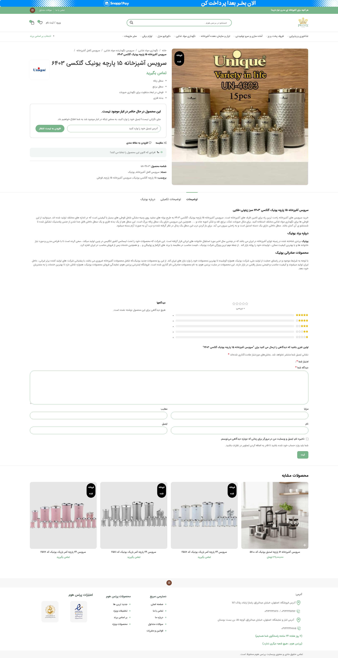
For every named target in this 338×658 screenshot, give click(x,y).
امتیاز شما (302, 361)
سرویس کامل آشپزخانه (88, 50)
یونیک (131, 172)
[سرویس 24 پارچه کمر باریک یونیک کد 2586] (204, 515)
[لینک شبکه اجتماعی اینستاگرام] (32, 10)
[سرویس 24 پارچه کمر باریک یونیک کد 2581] (133, 515)
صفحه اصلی (157, 604)
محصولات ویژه (119, 624)
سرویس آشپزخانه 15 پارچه (117, 178)
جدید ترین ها (120, 604)
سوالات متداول (155, 624)
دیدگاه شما (301, 368)
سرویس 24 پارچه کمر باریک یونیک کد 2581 (133, 552)
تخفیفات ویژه (120, 611)
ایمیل (164, 424)
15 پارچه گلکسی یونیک (144, 178)
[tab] (192, 197)
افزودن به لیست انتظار (50, 128)
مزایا (306, 409)
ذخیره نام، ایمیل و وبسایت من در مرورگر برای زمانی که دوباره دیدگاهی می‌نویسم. (262, 439)
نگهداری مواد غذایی (148, 50)
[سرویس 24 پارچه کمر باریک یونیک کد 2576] (63, 515)
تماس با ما (158, 611)
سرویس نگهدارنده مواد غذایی (119, 50)
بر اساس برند (120, 617)
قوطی (100, 178)
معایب (164, 409)
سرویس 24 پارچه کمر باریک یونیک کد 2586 (204, 552)
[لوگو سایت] (303, 22)
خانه (164, 50)
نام (307, 424)
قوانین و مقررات (155, 631)
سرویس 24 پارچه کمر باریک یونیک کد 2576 (63, 552)
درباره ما (159, 617)
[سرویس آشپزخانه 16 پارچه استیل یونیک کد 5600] (274, 515)
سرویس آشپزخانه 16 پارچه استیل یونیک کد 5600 (275, 552)
